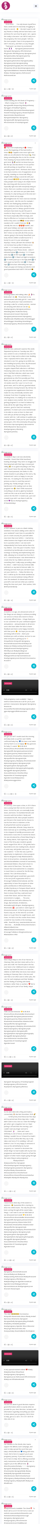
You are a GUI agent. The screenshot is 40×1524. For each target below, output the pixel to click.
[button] (19, 142)
